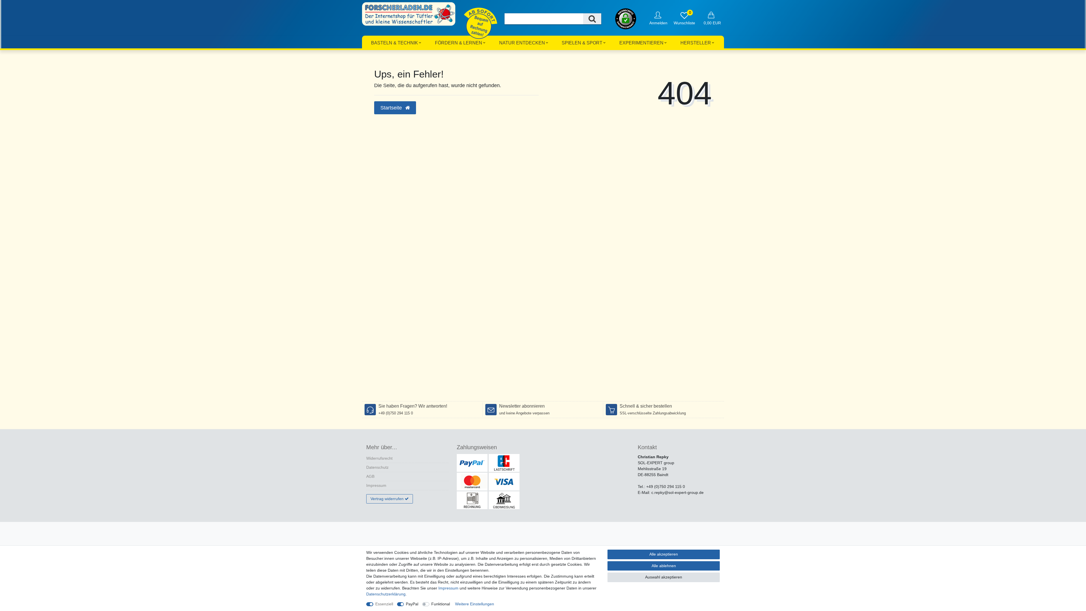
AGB (370, 476)
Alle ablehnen (664, 565)
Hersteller (695, 42)
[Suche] (592, 18)
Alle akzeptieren (663, 554)
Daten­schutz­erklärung (386, 594)
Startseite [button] (391, 108)
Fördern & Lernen (458, 42)
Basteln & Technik (394, 42)
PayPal (412, 604)
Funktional (440, 604)
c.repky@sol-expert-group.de (677, 492)
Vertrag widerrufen (387, 498)
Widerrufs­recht (379, 458)
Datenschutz (377, 467)
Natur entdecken (522, 42)
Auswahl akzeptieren (663, 577)
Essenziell (384, 604)
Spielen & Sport (582, 42)
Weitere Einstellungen (474, 604)
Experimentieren (641, 42)
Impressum (376, 485)
